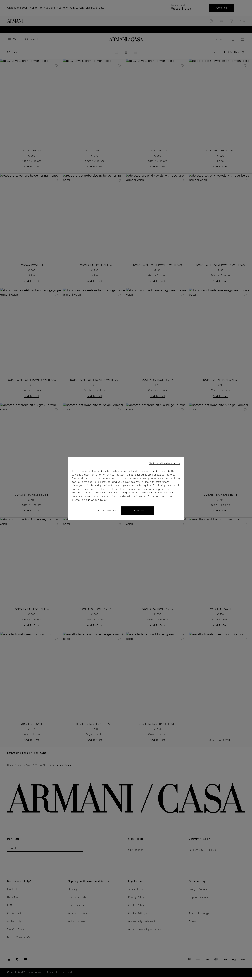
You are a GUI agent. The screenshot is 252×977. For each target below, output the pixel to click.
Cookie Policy (99, 500)
